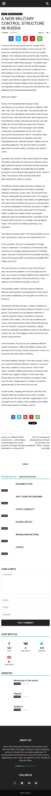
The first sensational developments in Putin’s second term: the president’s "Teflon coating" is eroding (38, 442)
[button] (47, 3)
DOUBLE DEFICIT (24, 522)
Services (17, 684)
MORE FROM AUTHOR (27, 477)
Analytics (18, 706)
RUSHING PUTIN (24, 484)
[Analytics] (6, 710)
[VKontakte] (29, 783)
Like (9, 642)
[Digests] (6, 697)
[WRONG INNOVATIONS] (7, 537)
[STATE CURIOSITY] (7, 512)
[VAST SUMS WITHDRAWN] (7, 499)
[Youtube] (36, 783)
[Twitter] (22, 783)
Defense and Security (15, 14)
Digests (17, 693)
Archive (4, 14)
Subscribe (9, 656)
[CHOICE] (7, 550)
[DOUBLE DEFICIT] (7, 525)
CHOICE (20, 547)
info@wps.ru (30, 766)
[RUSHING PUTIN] (7, 487)
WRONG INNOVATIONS (27, 534)
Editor (5, 33)
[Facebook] (15, 783)
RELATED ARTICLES (8, 477)
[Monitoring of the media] (6, 684)
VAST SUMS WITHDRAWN (29, 496)
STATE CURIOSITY (25, 509)
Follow (25, 642)
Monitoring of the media (26, 680)
